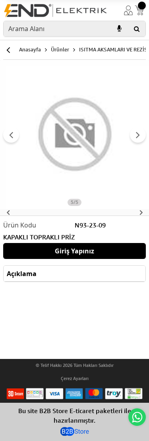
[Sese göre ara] (119, 28)
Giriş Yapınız (74, 251)
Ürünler (60, 49)
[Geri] (8, 49)
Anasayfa (30, 49)
